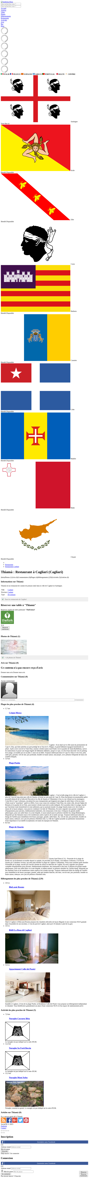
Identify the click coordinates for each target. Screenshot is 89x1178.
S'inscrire (17, 1176)
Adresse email (6, 1147)
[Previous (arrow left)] (2, 1132)
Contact (3, 1128)
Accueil (3, 8)
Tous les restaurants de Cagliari (16, 599)
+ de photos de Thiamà (13, 658)
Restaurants (5, 18)
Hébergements (6, 16)
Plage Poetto (14, 763)
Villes (3, 12)
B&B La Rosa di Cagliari (20, 930)
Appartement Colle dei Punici (22, 969)
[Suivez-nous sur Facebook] (9, 1122)
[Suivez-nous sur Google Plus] (15, 1122)
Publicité (4, 1126)
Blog (2, 26)
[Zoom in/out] (8, 1130)
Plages (3, 14)
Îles (2, 24)
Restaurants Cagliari (12, 567)
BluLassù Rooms (16, 887)
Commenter (79, 700)
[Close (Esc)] (2, 1130)
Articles (3, 10)
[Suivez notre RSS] (4, 1122)
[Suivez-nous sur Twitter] (20, 1122)
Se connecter (14, 1153)
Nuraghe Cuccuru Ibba (19, 1018)
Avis (2, 22)
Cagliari (10, 590)
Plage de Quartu (16, 827)
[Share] (4, 1130)
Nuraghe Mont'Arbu (18, 1077)
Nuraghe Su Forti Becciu (20, 1048)
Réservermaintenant (5, 628)
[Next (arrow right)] (4, 1132)
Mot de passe (5, 1149)
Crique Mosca (15, 713)
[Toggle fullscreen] (6, 1130)
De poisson (11, 595)
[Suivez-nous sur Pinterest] (26, 1122)
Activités (4, 20)
